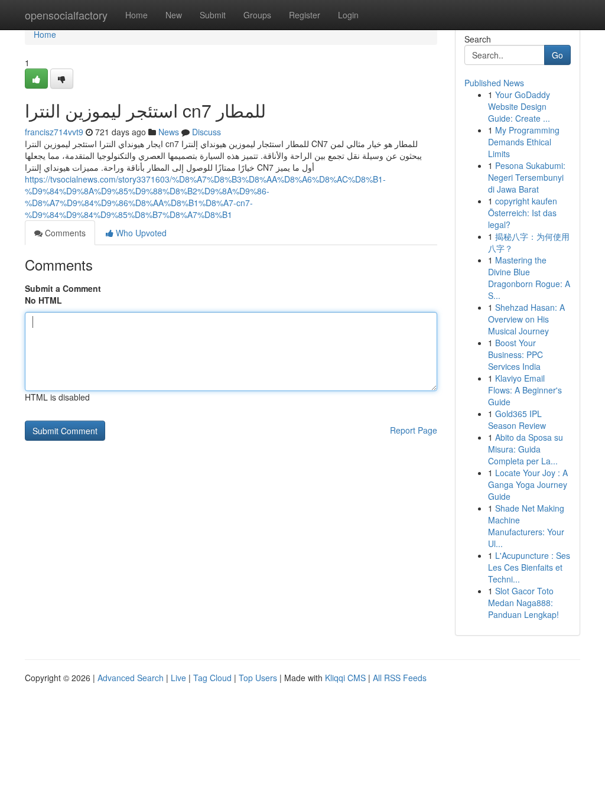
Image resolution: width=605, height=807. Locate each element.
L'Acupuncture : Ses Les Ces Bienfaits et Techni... (529, 567)
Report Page (413, 430)
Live (178, 678)
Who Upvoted (140, 233)
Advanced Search (130, 678)
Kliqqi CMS (345, 678)
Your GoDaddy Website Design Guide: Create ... (519, 106)
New (173, 15)
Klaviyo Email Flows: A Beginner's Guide (525, 390)
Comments (64, 233)
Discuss (206, 132)
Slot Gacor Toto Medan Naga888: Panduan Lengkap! (523, 602)
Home (136, 15)
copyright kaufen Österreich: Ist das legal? (522, 212)
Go (557, 55)
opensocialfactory (66, 14)
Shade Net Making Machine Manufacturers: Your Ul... (526, 525)
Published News (494, 83)
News (168, 132)
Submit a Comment (63, 288)
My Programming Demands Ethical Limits (524, 142)
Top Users (258, 678)
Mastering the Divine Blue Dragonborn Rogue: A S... (529, 277)
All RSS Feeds (400, 678)
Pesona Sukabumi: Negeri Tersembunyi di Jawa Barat (526, 177)
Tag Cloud (212, 678)
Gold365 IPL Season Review (517, 419)
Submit (213, 15)
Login (348, 15)
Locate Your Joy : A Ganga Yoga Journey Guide (528, 484)
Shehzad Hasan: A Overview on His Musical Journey (526, 319)
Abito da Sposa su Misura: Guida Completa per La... (525, 449)
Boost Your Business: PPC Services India (515, 354)
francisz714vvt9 (54, 132)
